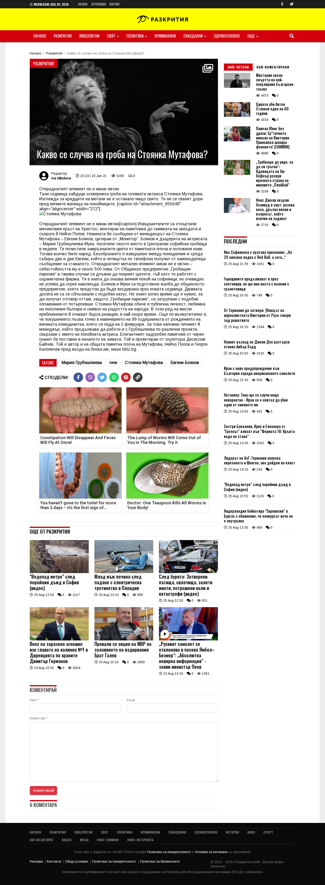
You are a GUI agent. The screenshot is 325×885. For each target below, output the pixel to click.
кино (251, 832)
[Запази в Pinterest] (126, 377)
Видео (67, 839)
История (232, 832)
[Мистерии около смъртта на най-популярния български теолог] (237, 86)
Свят (111, 36)
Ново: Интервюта (140, 839)
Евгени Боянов (185, 362)
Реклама (36, 861)
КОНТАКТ (114, 4)
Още (251, 36)
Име (34, 700)
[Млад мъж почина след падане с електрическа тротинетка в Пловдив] (123, 572)
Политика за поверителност (169, 852)
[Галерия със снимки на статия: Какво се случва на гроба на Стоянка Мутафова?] (124, 112)
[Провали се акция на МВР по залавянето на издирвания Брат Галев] (123, 639)
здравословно (227, 36)
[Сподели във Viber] (90, 377)
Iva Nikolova (61, 178)
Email (131, 700)
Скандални (193, 36)
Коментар (38, 718)
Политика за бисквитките (160, 861)
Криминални (165, 36)
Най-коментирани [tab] (272, 66)
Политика (135, 36)
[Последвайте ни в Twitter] (291, 4)
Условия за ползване (212, 852)
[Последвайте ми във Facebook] (282, 4)
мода (84, 839)
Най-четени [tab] (238, 66)
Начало (83, 4)
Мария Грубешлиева (82, 362)
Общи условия (76, 861)
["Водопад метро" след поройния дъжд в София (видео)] (59, 572)
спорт (268, 832)
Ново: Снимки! (108, 839)
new (113, 362)
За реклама (98, 4)
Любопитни (89, 36)
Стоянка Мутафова (144, 362)
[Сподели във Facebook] (78, 377)
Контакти (54, 861)
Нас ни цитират (42, 839)
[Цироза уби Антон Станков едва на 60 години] (237, 116)
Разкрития (63, 36)
